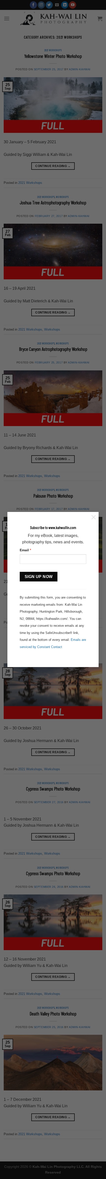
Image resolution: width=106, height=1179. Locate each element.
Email (25, 550)
